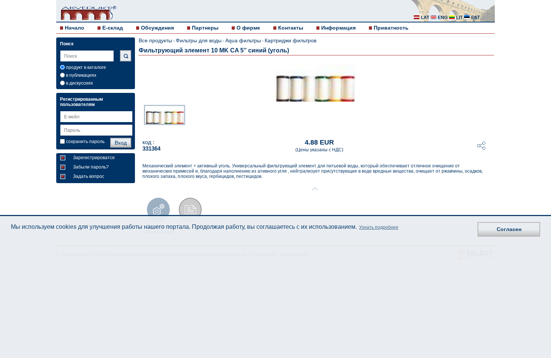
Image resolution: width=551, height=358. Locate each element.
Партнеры (205, 28)
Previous (140, 117)
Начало (74, 28)
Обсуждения (157, 28)
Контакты (290, 28)
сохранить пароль (85, 141)
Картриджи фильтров (290, 40)
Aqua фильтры (243, 40)
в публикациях (81, 75)
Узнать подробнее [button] (378, 227)
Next (489, 117)
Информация (338, 28)
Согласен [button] (509, 229)
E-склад (112, 28)
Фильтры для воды (199, 40)
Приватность (391, 28)
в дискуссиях (79, 83)
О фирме (248, 28)
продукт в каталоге (86, 67)
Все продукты (155, 40)
